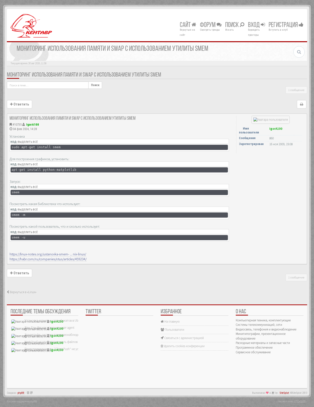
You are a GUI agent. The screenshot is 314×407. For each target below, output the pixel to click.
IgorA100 (32, 124)
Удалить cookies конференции (184, 346)
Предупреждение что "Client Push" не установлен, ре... (61, 349)
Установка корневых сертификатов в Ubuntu (54, 320)
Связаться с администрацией (184, 338)
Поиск (232, 25)
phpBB (20, 392)
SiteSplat (284, 392)
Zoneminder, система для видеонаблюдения (54, 335)
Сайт (186, 25)
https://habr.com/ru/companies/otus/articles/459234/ (48, 259)
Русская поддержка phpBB (22, 401)
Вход (254, 25)
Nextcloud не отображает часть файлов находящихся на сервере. (68, 342)
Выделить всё (28, 142)
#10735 (17, 124)
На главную (172, 321)
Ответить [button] (21, 104)
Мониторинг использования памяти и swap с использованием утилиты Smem (84, 75)
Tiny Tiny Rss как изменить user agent (49, 328)
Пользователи (174, 330)
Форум (208, 25)
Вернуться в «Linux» (22, 292)
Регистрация (284, 25)
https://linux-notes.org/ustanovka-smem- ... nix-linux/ (48, 254)
